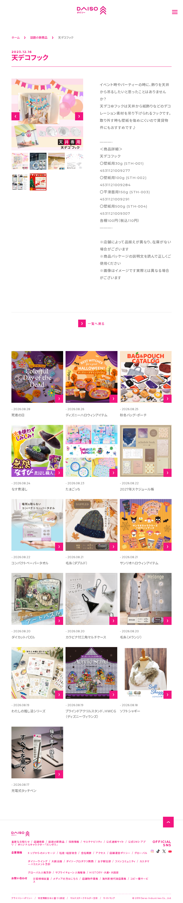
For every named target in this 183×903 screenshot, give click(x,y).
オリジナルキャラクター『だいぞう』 (38, 844)
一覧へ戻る (96, 323)
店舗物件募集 (90, 878)
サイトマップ (109, 898)
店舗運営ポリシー (120, 853)
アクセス (101, 853)
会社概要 (86, 853)
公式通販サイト (115, 841)
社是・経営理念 (68, 853)
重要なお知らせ (20, 841)
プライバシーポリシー (22, 898)
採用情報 (74, 841)
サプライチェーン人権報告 (70, 872)
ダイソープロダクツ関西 (80, 861)
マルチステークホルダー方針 (84, 898)
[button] (15, 116)
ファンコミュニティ (125, 861)
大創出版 (56, 861)
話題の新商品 (56, 841)
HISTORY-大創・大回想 (104, 872)
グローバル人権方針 (39, 872)
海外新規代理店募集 (114, 878)
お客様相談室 (41, 878)
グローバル (140, 853)
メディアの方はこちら (65, 878)
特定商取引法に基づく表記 (51, 898)
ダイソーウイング (37, 861)
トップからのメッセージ (41, 853)
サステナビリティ (92, 841)
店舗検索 (39, 841)
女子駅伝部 (104, 861)
